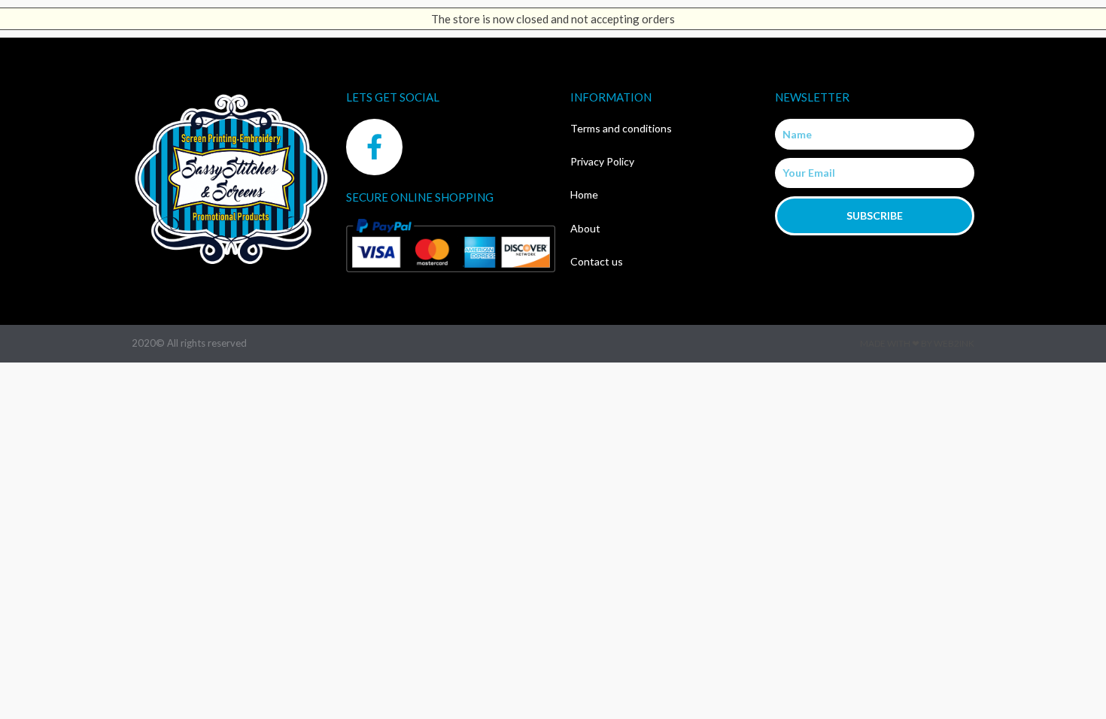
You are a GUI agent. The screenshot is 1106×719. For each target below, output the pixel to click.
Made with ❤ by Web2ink (917, 343)
